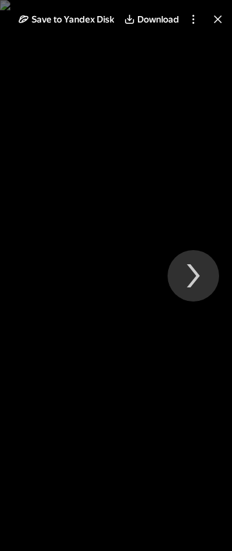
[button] (66, 19)
